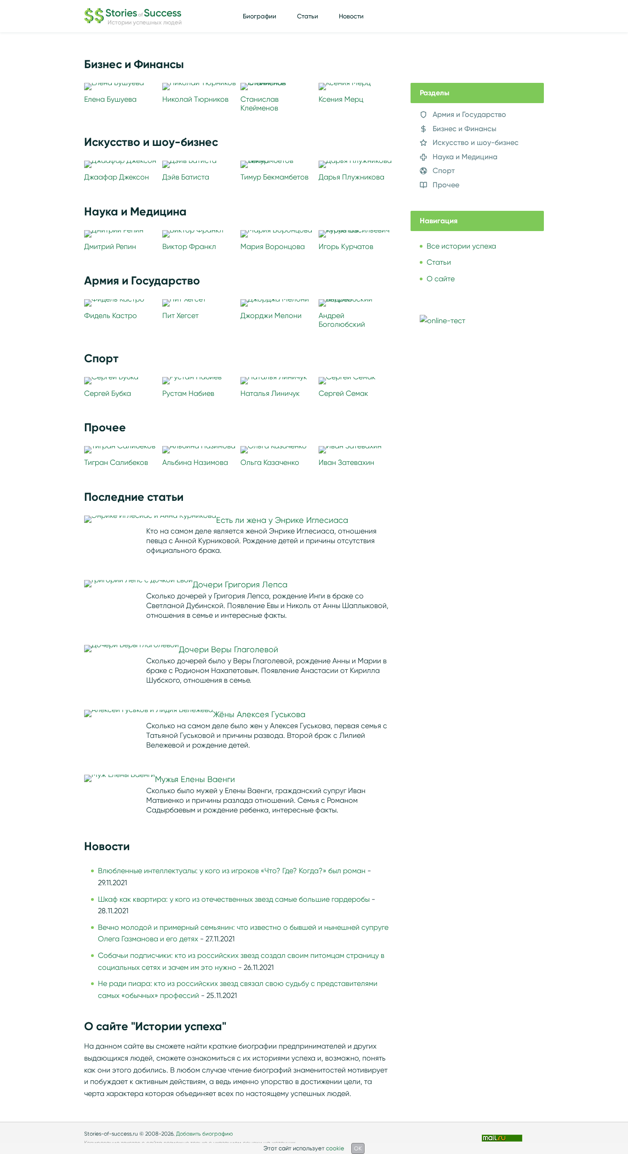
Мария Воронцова (272, 246)
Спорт (444, 170)
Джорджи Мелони (271, 315)
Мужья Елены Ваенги (195, 779)
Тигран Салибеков (116, 462)
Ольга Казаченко (269, 462)
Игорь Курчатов (346, 246)
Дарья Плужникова (351, 177)
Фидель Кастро (110, 315)
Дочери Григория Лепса (240, 585)
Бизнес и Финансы (465, 128)
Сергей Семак (343, 393)
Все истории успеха (461, 246)
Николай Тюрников (195, 99)
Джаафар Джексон (116, 177)
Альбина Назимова (195, 462)
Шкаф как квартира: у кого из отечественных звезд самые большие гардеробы (234, 899)
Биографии (259, 16)
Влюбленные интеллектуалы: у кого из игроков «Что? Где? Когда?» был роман (231, 870)
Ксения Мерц (341, 99)
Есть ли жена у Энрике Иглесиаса (282, 520)
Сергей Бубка (107, 393)
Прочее (446, 184)
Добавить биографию (204, 1133)
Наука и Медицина (465, 156)
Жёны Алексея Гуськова (259, 714)
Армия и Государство (469, 114)
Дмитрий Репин (110, 246)
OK (358, 1148)
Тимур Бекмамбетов (274, 177)
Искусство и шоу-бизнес (476, 142)
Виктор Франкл (189, 246)
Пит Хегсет (180, 315)
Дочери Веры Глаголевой (228, 649)
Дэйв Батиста (185, 177)
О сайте (441, 278)
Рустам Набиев (188, 393)
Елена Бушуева (110, 99)
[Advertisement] (479, 499)
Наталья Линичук (270, 393)
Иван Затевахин (346, 462)
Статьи (307, 16)
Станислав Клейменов (259, 103)
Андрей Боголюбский (342, 320)
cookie (335, 1148)
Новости (351, 16)
